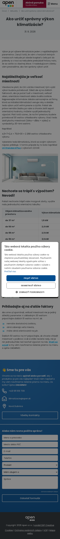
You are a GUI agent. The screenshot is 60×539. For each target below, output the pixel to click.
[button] (30, 292)
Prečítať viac (10, 271)
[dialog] (30, 269)
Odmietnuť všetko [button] (31, 285)
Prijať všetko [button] (31, 278)
